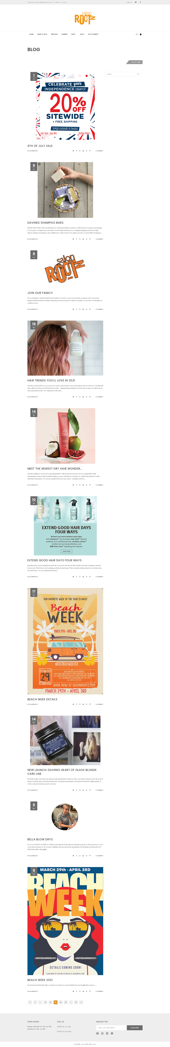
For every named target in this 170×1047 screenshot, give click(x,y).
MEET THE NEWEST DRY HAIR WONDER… (54, 469)
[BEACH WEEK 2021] (65, 921)
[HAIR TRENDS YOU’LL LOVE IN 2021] (65, 348)
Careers (64, 34)
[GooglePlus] (112, 1033)
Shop (73, 34)
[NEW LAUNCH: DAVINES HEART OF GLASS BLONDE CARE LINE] (65, 740)
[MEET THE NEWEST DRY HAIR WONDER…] (65, 436)
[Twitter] (107, 1033)
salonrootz (33, 151)
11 (45, 1002)
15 (65, 1002)
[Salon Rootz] (85, 18)
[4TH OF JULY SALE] (65, 106)
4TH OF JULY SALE (40, 146)
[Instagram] (136, 2)
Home (31, 34)
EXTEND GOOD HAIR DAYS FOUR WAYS (54, 560)
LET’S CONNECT (93, 34)
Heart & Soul (42, 34)
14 (60, 1002)
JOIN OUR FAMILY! (40, 293)
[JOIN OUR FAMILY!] (65, 269)
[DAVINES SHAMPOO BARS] (65, 190)
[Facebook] (140, 2)
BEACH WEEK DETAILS (42, 699)
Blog (82, 34)
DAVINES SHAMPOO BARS (45, 223)
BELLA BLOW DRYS (40, 839)
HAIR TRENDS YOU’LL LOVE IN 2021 (51, 380)
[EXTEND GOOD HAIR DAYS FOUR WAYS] (65, 526)
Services (54, 34)
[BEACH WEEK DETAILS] (65, 641)
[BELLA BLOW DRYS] (65, 818)
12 (50, 1002)
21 (76, 1002)
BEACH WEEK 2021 (40, 980)
